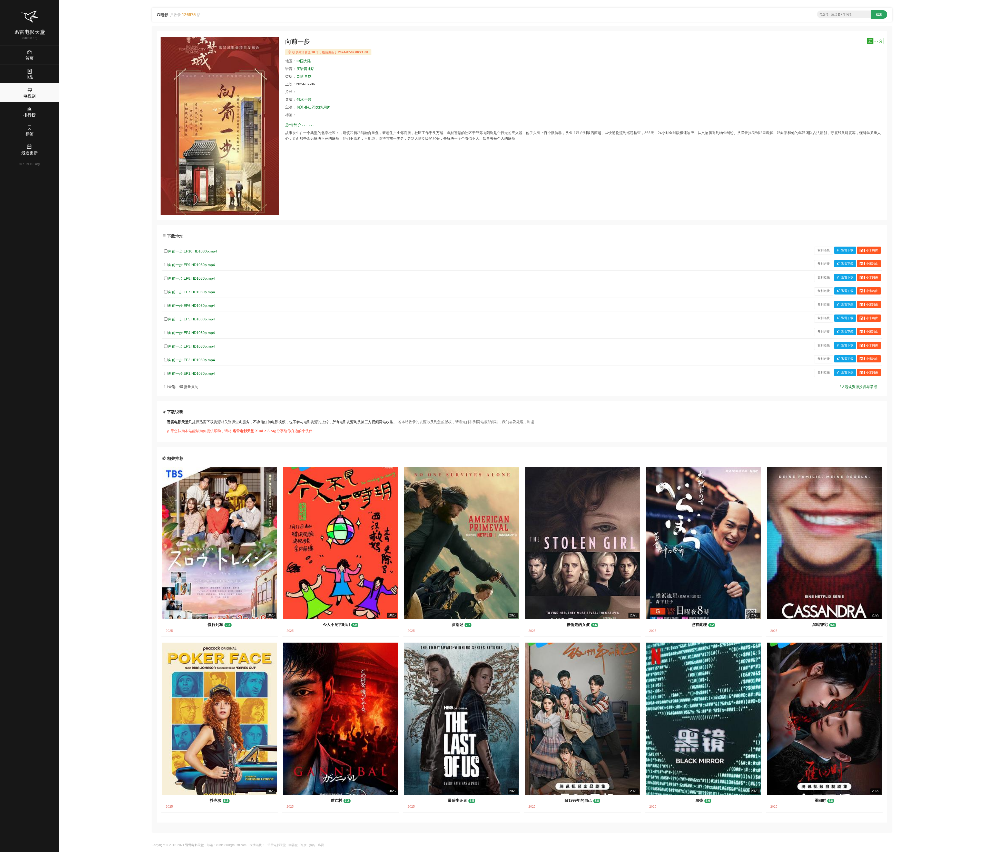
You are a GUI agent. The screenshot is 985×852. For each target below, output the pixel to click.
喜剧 (307, 76)
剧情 (300, 76)
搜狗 (312, 845)
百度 (303, 845)
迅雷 (321, 845)
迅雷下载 (847, 250)
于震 (307, 99)
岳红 (307, 107)
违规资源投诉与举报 (860, 387)
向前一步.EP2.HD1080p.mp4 (191, 360)
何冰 (300, 99)
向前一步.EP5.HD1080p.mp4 (191, 319)
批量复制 (190, 387)
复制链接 (823, 250)
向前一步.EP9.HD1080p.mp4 (191, 265)
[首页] (29, 17)
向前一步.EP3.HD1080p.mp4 (191, 346)
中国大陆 (304, 61)
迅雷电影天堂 (277, 845)
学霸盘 (293, 845)
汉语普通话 (305, 69)
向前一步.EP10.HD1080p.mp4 (192, 251)
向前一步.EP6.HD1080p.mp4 (191, 305)
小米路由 (872, 250)
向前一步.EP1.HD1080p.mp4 (191, 373)
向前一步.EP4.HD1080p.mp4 (191, 333)
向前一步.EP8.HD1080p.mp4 (191, 278)
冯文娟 (317, 107)
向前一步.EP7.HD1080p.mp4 (191, 292)
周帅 (326, 107)
